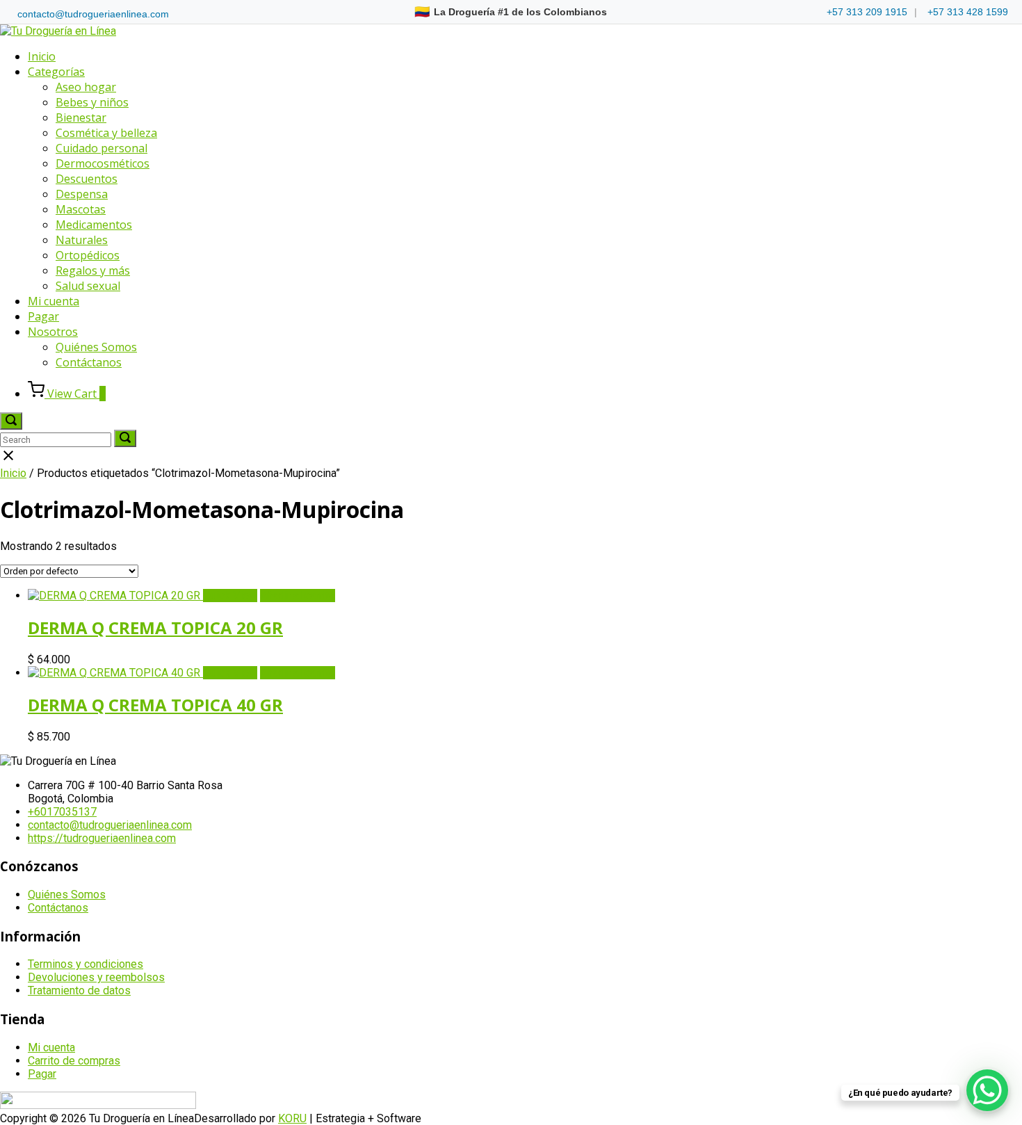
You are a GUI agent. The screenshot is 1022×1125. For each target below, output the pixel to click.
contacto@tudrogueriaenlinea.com (93, 13)
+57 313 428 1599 (967, 11)
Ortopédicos (88, 255)
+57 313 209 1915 (867, 11)
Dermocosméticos (102, 163)
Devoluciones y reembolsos (96, 977)
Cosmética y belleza (106, 132)
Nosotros (53, 331)
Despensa (82, 194)
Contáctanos (89, 362)
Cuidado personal (101, 148)
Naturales (82, 240)
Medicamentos (94, 224)
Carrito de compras (74, 1060)
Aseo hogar (86, 87)
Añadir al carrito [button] (297, 595)
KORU (292, 1118)
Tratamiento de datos (79, 990)
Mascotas (81, 209)
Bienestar (81, 117)
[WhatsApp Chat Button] (987, 1090)
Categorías (56, 71)
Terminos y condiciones (85, 964)
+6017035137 (62, 811)
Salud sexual (88, 285)
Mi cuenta (53, 301)
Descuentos (86, 178)
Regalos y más (93, 270)
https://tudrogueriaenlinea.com (102, 838)
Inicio (42, 56)
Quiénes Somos (96, 347)
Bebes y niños (92, 102)
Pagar (43, 316)
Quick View (230, 595)
